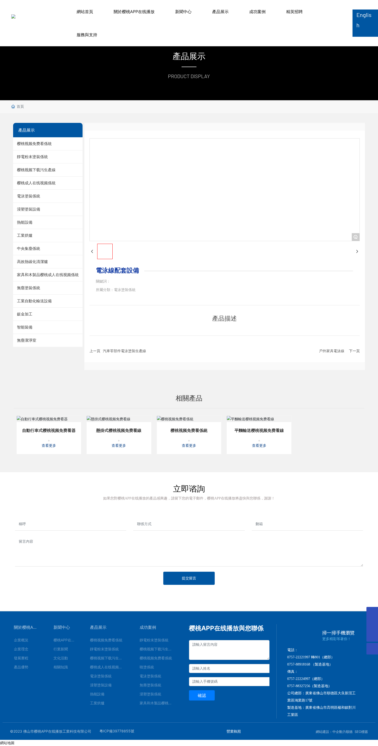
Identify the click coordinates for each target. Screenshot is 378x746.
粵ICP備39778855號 (117, 731)
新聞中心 (183, 11)
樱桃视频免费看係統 (189, 430)
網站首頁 (85, 11)
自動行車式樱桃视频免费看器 (49, 430)
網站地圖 (7, 743)
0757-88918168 (298, 664)
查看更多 (49, 446)
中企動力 (339, 732)
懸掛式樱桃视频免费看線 (118, 430)
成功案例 (257, 11)
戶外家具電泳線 (331, 351)
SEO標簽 (361, 732)
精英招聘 (294, 11)
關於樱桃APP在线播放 (134, 11)
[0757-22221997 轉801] (372, 624)
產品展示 (220, 11)
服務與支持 (87, 34)
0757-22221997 (298, 657)
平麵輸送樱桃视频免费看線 (259, 430)
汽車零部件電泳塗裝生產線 (124, 351)
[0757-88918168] (372, 612)
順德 (349, 732)
